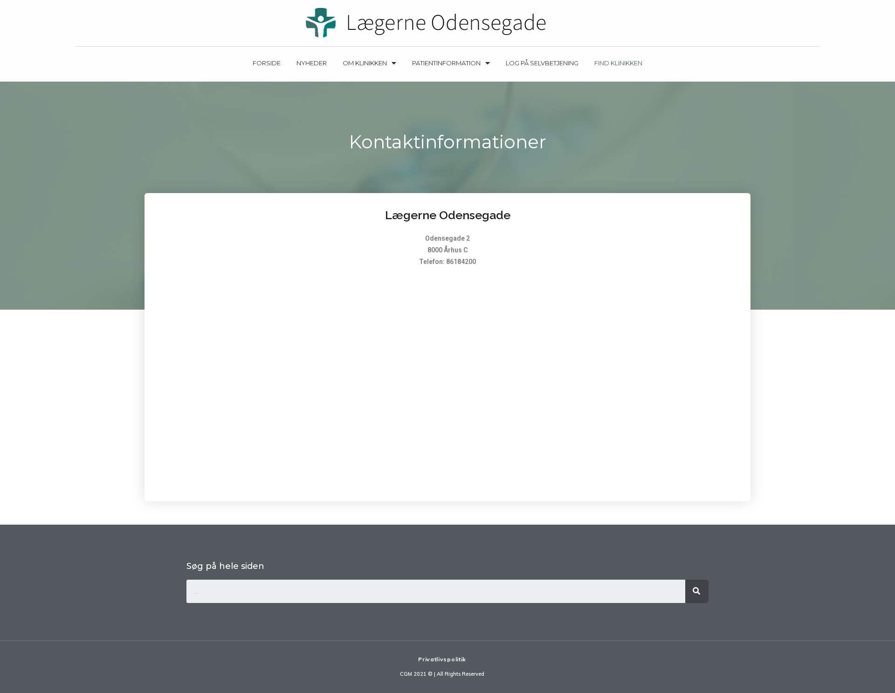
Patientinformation (446, 63)
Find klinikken (618, 63)
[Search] (697, 591)
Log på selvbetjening (542, 63)
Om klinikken (365, 63)
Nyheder (311, 63)
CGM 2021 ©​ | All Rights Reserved (442, 674)
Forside (267, 63)
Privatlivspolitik (442, 659)
